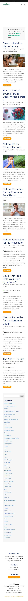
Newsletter (15, 577)
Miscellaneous (7, 492)
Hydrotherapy (7, 476)
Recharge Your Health (9, 505)
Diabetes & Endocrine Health (11, 438)
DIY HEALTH (16, 33)
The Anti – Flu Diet (13, 359)
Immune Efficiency (9, 481)
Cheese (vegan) (8, 427)
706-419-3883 (19, 558)
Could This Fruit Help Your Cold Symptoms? (12, 279)
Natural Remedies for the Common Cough (13, 320)
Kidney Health (7, 484)
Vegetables (7, 537)
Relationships (7, 511)
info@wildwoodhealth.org (14, 560)
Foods (5, 454)
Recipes (6, 508)
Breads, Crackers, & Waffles (11, 419)
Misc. (5, 489)
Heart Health (7, 470)
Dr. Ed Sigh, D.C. (19, 49)
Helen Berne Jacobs (18, 245)
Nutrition (6, 497)
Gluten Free (7, 462)
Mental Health (7, 486)
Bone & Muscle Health (9, 414)
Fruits (5, 457)
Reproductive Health (9, 513)
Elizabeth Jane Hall (9, 49)
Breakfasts (7, 422)
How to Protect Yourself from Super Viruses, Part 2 (14, 95)
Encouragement (8, 443)
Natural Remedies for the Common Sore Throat (13, 192)
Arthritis (6, 408)
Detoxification (7, 435)
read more (7, 85)
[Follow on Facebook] (12, 581)
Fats (5, 449)
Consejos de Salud (9, 430)
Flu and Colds (7, 451)
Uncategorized (8, 532)
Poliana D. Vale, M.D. (9, 102)
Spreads (6, 521)
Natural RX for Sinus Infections (12, 146)
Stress (5, 527)
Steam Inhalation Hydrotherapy (12, 45)
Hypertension (7, 478)
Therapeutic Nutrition (9, 529)
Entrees (6, 446)
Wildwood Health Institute (14, 35)
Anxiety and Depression (10, 406)
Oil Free (6, 502)
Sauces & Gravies (8, 516)
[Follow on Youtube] (15, 581)
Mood (5, 494)
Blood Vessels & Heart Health (11, 411)
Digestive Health (8, 441)
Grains (5, 465)
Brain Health (7, 416)
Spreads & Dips (8, 524)
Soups (5, 519)
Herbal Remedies (8, 473)
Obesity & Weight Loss (9, 500)
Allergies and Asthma (9, 403)
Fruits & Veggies (8, 459)
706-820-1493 (19, 556)
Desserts (6, 433)
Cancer (6, 424)
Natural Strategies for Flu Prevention (13, 241)
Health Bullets (7, 468)
